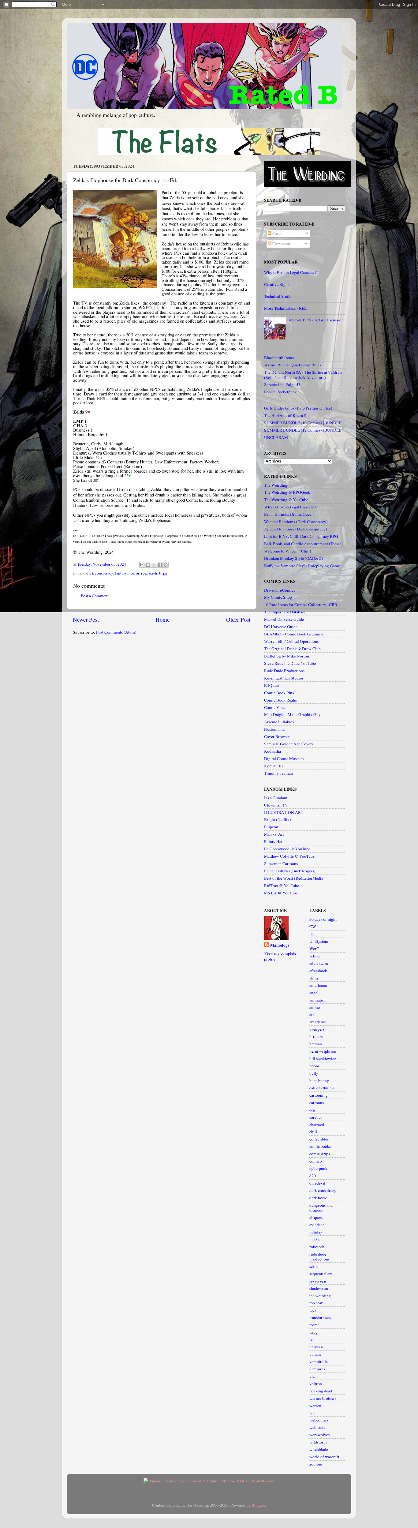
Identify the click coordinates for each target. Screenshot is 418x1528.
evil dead (317, 1224)
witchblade (318, 1449)
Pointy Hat (273, 841)
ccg (312, 1110)
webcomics (318, 1420)
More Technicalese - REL (285, 308)
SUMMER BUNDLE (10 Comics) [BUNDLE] (303, 422)
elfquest (316, 1217)
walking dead (320, 1391)
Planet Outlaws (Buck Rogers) (289, 871)
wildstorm (318, 1442)
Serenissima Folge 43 (282, 384)
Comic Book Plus (279, 692)
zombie (315, 1464)
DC (312, 934)
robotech (316, 1246)
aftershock (318, 970)
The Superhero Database (284, 612)
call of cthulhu (321, 1088)
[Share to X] (154, 565)
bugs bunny (319, 1080)
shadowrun (318, 1288)
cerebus (315, 1117)
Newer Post (86, 619)
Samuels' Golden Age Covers (288, 744)
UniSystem (318, 941)
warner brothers (322, 1398)
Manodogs (279, 945)
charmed (316, 1124)
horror (134, 573)
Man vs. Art (274, 834)
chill (313, 1131)
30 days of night (323, 919)
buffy (313, 1073)
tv (311, 1339)
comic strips (319, 1153)
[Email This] (142, 565)
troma (314, 1325)
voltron (315, 1383)
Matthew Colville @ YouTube (289, 856)
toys (312, 1310)
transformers (320, 1317)
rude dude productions (319, 1256)
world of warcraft (324, 1456)
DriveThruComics (279, 590)
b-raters (316, 1036)
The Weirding (275, 485)
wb (312, 1413)
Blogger (258, 1505)
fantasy (121, 573)
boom (314, 1066)
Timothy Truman (278, 773)
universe (316, 1347)
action (314, 956)
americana (318, 985)
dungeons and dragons (321, 1207)
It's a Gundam (275, 797)
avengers (316, 1029)
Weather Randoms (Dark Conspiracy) (296, 521)
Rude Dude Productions (284, 670)
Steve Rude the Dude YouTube (290, 663)
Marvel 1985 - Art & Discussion (316, 320)
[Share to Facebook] (160, 565)
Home (162, 619)
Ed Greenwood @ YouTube (287, 849)
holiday (315, 1232)
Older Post (238, 619)
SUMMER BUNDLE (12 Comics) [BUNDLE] (303, 430)
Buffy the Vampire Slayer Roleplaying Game (302, 565)
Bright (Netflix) (277, 819)
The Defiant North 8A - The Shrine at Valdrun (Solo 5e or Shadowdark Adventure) (303, 374)
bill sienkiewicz (322, 1058)
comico (315, 1161)
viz (312, 1376)
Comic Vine (274, 707)
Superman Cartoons (281, 863)
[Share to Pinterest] (165, 565)
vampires (317, 1369)
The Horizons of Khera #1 (286, 415)
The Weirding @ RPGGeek (287, 492)
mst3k (314, 1239)
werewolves (319, 1434)
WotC (314, 948)
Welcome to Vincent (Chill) (287, 551)
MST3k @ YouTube (281, 893)
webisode (317, 1427)
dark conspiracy (99, 573)
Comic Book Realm (280, 700)
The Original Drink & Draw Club (292, 648)
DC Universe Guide (280, 626)
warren (315, 1405)
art (311, 1014)
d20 (312, 1175)
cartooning (318, 1095)
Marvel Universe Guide (284, 619)
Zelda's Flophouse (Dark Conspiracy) (295, 529)
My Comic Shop (278, 597)
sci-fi (153, 573)
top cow (316, 1302)
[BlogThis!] (148, 565)
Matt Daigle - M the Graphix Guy (292, 714)
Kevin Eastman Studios (284, 678)
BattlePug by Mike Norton (286, 656)
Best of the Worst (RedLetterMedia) (294, 878)
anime (314, 1007)
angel (314, 992)
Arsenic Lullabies (279, 722)
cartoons (316, 1102)
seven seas (318, 1281)
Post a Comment (95, 595)
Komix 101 (273, 766)
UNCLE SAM (276, 437)
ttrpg (163, 573)
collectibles (319, 1139)
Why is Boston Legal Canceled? (291, 272)
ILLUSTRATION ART (283, 812)
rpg (144, 573)
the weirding (320, 1295)
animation (318, 1000)
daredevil (317, 1183)
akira (313, 978)
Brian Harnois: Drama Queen (289, 514)
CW (312, 926)
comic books (320, 1146)
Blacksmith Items (279, 357)
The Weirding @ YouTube (286, 499)
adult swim (318, 963)
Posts (276, 233)
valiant (315, 1354)
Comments (281, 243)
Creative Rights (277, 284)
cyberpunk (318, 1168)
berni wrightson (322, 1051)
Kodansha (272, 751)
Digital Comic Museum (284, 758)
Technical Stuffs (277, 296)
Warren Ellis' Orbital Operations (291, 641)
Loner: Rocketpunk (280, 392)
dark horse (318, 1197)
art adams (317, 1021)
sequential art (320, 1273)
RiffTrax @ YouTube (281, 885)
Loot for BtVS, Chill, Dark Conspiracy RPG (301, 536)
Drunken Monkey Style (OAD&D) (293, 558)
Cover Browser (277, 736)
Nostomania (274, 729)
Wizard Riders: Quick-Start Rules (292, 365)
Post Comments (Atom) (116, 632)
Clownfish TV (276, 805)
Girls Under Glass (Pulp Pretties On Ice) (298, 408)
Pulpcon (271, 827)
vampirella (318, 1361)
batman (315, 1044)
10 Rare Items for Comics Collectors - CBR (300, 604)
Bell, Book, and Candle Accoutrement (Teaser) (303, 543)
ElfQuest (271, 685)
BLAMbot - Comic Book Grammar (294, 634)
